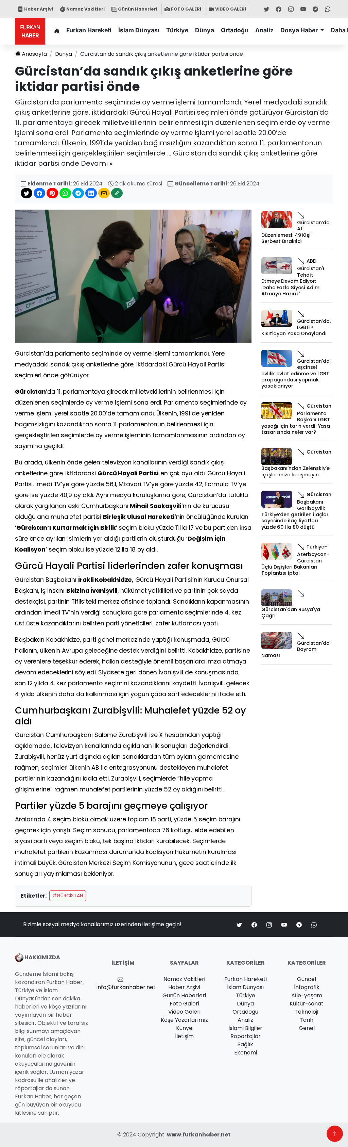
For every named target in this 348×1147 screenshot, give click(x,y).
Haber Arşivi (38, 9)
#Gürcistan (67, 895)
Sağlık (245, 1044)
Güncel (306, 979)
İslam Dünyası (138, 30)
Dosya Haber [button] (299, 30)
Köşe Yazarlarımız (184, 1020)
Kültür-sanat (307, 1003)
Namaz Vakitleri (85, 9)
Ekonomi (245, 1052)
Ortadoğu (234, 30)
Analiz (264, 30)
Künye (184, 1028)
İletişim (184, 1036)
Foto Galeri (184, 1003)
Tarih (306, 1020)
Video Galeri (184, 1012)
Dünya (204, 30)
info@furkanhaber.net (126, 987)
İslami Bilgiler (245, 1028)
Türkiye (177, 30)
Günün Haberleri (137, 9)
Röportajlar (245, 1036)
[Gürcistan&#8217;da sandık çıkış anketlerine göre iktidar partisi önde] (133, 276)
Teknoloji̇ (306, 1012)
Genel (307, 1028)
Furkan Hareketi (88, 30)
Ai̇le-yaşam (306, 995)
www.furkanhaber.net (199, 1134)
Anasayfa (34, 54)
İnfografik (306, 987)
